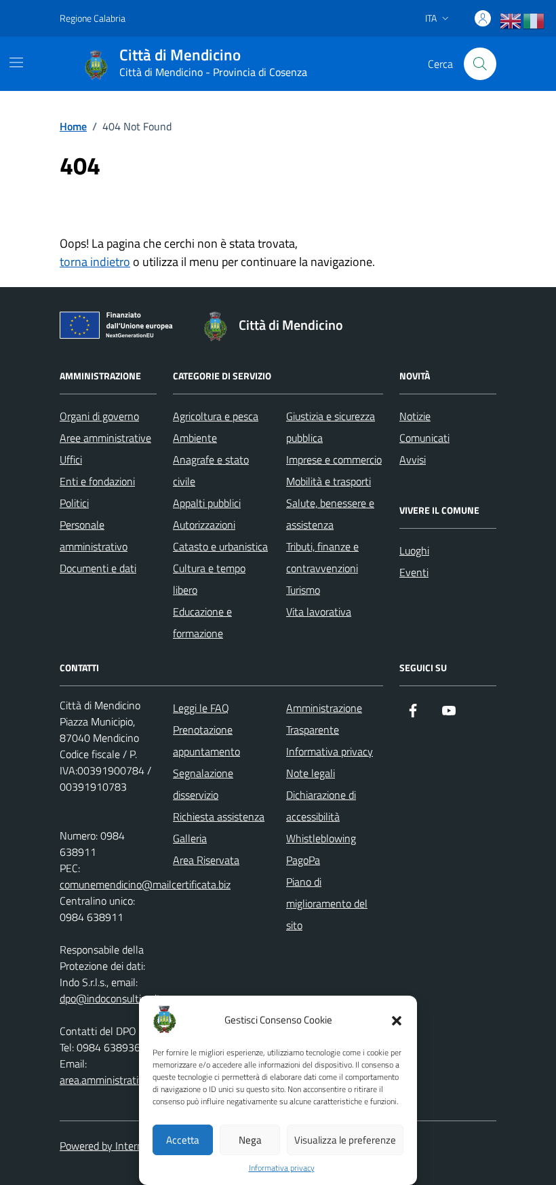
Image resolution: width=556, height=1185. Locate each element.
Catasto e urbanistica (220, 546)
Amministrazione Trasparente (324, 719)
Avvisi (412, 459)
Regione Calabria (92, 18)
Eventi (414, 572)
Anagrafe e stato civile (211, 470)
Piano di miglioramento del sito (327, 903)
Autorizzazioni (204, 524)
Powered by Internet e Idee (121, 1145)
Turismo (303, 590)
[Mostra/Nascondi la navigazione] (16, 62)
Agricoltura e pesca (215, 416)
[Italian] (534, 21)
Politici (74, 503)
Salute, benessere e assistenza (330, 514)
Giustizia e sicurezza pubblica (330, 427)
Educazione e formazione (202, 622)
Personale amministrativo (93, 535)
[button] (396, 1019)
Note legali (310, 773)
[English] (511, 21)
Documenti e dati (98, 568)
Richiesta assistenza (218, 816)
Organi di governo (99, 416)
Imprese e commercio (334, 459)
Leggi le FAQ (201, 708)
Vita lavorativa (318, 611)
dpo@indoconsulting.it (110, 998)
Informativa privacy (282, 1168)
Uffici (71, 459)
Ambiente (195, 438)
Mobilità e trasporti (328, 481)
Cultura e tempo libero (209, 579)
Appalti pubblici (207, 503)
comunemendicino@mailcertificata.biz (145, 884)
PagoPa (303, 860)
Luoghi (414, 550)
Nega (250, 1140)
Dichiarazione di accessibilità (321, 806)
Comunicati (424, 438)
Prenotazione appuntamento (206, 740)
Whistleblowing (321, 838)
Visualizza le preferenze (345, 1140)
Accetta (182, 1140)
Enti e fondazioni (97, 481)
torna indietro (95, 261)
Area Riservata (206, 860)
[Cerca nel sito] (480, 64)
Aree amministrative (105, 438)
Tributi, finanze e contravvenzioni (322, 557)
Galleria (190, 838)
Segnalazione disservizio (203, 784)
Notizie (415, 416)
